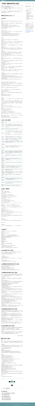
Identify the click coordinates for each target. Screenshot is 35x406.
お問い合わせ (27, 404)
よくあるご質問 (24, 404)
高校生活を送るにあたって (28, 10)
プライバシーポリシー (8, 404)
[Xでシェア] (9, 381)
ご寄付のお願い (15, 404)
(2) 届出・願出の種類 (28, 12)
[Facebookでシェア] (11, 381)
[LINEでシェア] (12, 381)
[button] (14, 381)
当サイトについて (20, 404)
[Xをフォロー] (12, 385)
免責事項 (12, 404)
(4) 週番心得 (27, 14)
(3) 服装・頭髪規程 (28, 13)
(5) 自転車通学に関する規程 (29, 15)
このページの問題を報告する (6, 388)
